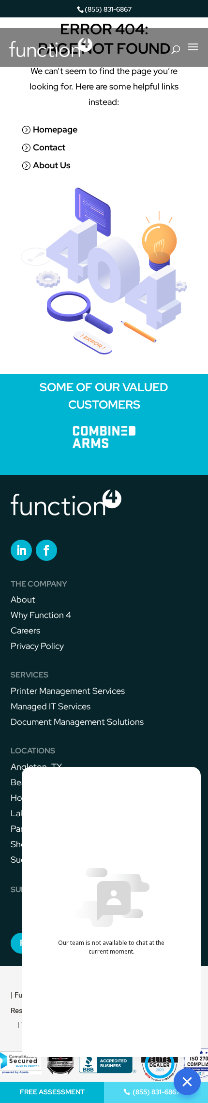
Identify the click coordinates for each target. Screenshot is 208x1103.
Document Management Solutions (77, 721)
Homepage (55, 129)
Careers (25, 630)
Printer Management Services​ (68, 690)
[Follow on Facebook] (46, 550)
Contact (49, 147)
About (23, 599)
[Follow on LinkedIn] (21, 550)
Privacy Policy (37, 645)
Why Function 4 (41, 614)
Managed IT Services (50, 706)
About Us (52, 165)
